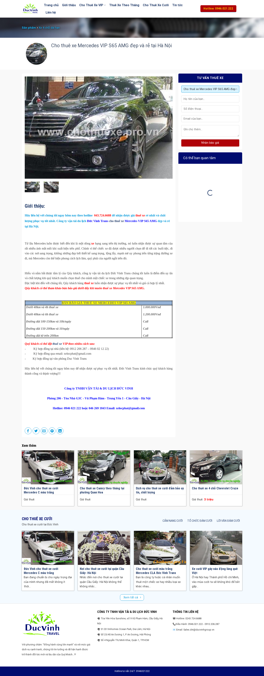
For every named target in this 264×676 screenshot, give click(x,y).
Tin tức (177, 5)
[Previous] (32, 127)
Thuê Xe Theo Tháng (124, 5)
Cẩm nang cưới (173, 520)
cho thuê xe (116, 221)
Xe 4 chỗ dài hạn (49, 27)
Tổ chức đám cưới (199, 520)
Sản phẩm (29, 27)
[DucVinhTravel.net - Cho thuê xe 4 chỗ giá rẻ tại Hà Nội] (30, 9)
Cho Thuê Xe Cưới (156, 5)
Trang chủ (51, 5)
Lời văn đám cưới (228, 520)
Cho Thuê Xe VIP (91, 5)
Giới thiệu (69, 5)
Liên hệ (51, 12)
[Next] (164, 127)
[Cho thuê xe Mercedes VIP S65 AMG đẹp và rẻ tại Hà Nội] (32, 187)
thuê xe (57, 343)
